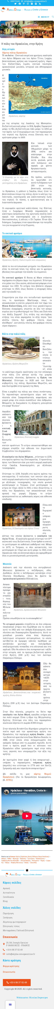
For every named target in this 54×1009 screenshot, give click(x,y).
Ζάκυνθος (33, 862)
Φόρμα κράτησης (11, 966)
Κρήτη (18, 856)
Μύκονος (23, 858)
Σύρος (48, 860)
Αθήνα (3, 858)
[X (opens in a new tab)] (15, 3)
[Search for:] (52, 17)
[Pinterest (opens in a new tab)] (24, 3)
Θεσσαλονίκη (40, 858)
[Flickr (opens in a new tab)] (32, 3)
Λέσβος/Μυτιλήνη (17, 862)
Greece (12, 856)
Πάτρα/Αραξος (26, 860)
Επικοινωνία (9, 972)
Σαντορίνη (31, 858)
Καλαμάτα (35, 860)
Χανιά (30, 856)
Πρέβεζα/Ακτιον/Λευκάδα (10, 860)
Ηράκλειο (24, 856)
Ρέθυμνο (35, 856)
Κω (2, 862)
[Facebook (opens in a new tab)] (20, 3)
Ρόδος (9, 858)
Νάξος (7, 862)
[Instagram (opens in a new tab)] (28, 3)
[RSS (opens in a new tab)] (39, 3)
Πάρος (42, 860)
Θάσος (26, 862)
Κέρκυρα (16, 858)
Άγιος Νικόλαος (43, 856)
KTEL (9, 779)
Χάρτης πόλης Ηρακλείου (14, 52)
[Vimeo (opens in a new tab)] (36, 3)
